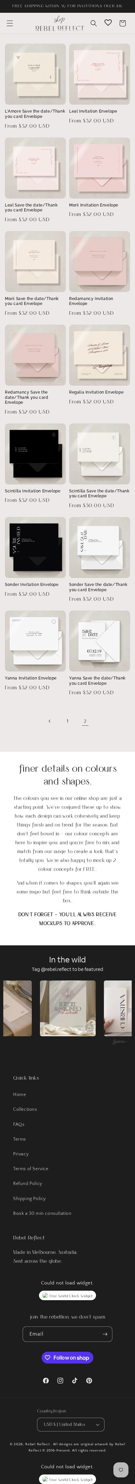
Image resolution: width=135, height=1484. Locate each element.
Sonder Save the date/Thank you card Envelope (98, 587)
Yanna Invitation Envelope (31, 678)
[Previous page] (50, 721)
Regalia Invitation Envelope (96, 392)
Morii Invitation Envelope (93, 205)
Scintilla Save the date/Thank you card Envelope (99, 494)
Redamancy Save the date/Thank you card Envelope (26, 397)
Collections (25, 1109)
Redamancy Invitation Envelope (91, 301)
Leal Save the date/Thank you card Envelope (31, 208)
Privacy (21, 1154)
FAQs (18, 1124)
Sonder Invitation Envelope (32, 584)
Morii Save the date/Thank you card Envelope (32, 301)
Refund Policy (27, 1183)
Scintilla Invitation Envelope (32, 491)
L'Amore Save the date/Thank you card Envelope (35, 114)
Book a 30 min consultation (42, 1213)
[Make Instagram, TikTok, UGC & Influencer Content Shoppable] (119, 1043)
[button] (10, 23)
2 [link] (85, 721)
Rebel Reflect (37, 1444)
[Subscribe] (105, 1334)
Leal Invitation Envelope (93, 111)
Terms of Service (30, 1169)
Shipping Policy (29, 1198)
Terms (19, 1139)
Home (19, 1094)
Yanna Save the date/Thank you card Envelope (97, 681)
